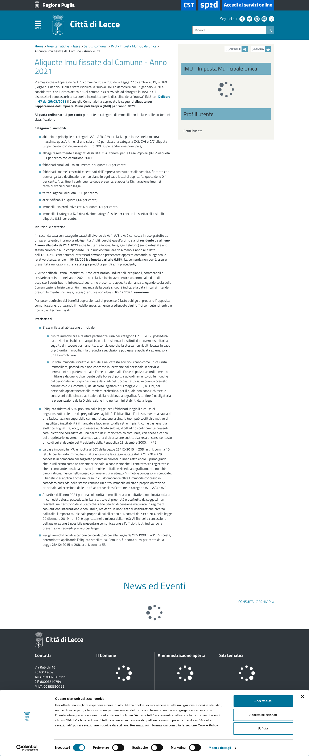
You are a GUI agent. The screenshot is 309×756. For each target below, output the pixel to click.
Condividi (234, 49)
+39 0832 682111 (53, 676)
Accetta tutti (263, 701)
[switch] (118, 747)
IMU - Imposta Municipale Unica (133, 46)
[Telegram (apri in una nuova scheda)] (256, 19)
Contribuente (193, 130)
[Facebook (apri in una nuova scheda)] (241, 19)
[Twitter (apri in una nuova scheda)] (249, 19)
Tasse (76, 46)
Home (39, 46)
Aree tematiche (58, 46)
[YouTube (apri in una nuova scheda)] (263, 19)
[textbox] (229, 30)
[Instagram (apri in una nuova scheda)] (271, 19)
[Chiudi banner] (302, 696)
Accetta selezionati (263, 715)
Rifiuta (263, 728)
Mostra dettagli (220, 747)
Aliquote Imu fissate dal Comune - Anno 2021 (67, 51)
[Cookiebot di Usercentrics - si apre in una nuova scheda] (27, 748)
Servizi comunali (95, 46)
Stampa (258, 49)
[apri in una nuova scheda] (209, 5)
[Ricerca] (270, 30)
